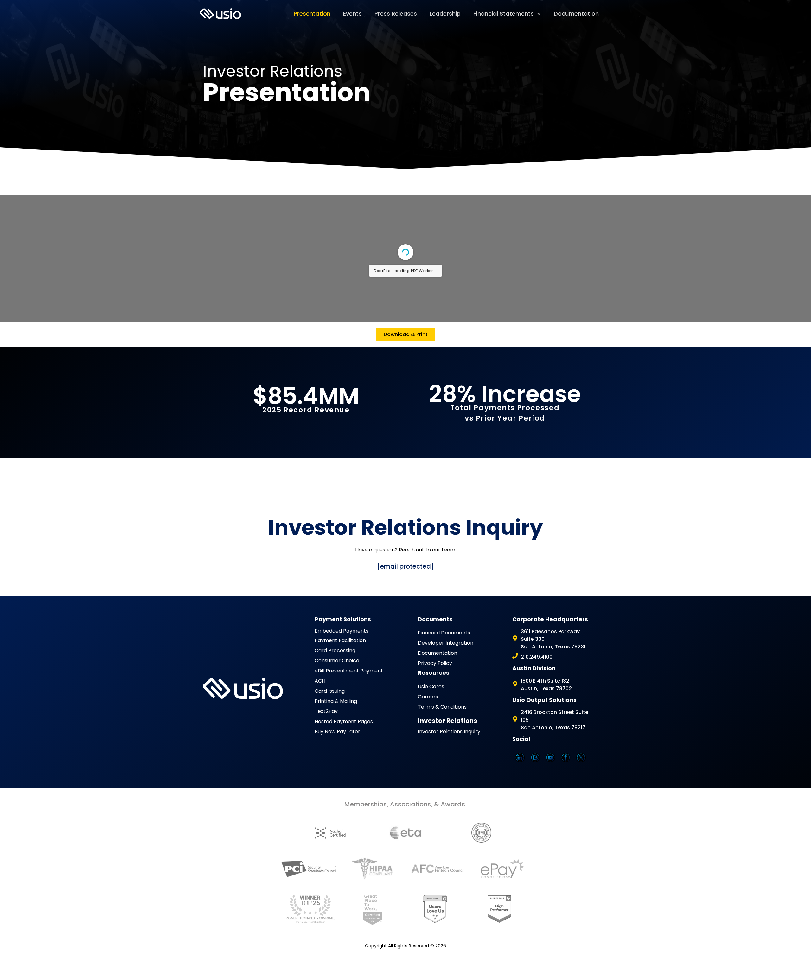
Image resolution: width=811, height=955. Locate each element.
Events (352, 13)
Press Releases (395, 13)
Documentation (576, 13)
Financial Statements (503, 13)
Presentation (312, 13)
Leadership (445, 13)
